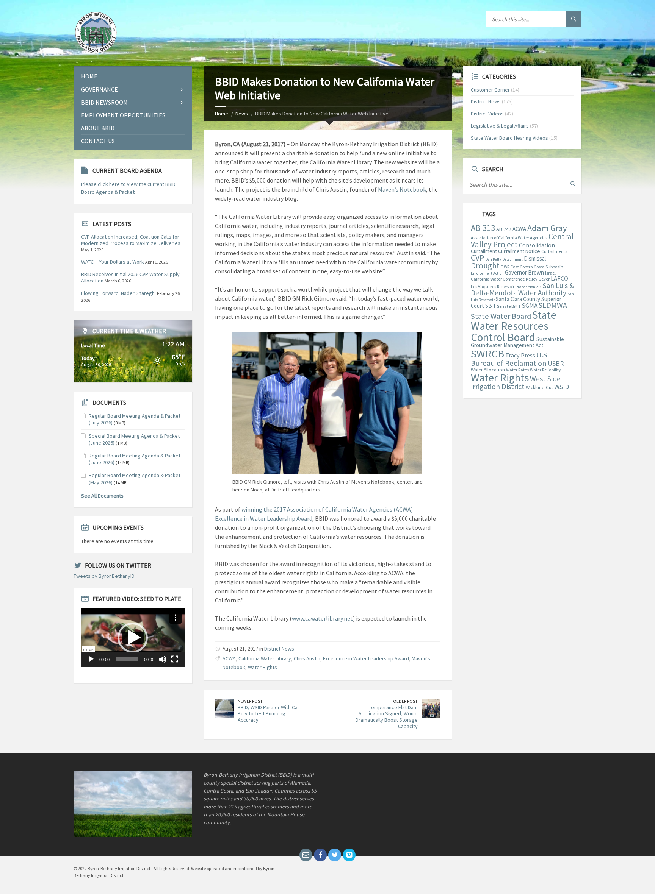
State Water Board (501, 316)
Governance (99, 89)
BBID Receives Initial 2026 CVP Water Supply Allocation (130, 277)
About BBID (97, 128)
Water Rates (517, 370)
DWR (505, 267)
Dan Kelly (493, 259)
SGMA (529, 305)
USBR (556, 363)
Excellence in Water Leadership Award (366, 658)
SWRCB (487, 353)
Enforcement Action (487, 273)
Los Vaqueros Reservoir (492, 286)
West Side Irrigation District (516, 382)
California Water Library (264, 658)
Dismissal (535, 258)
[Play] (91, 659)
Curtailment (484, 251)
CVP (477, 257)
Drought (485, 266)
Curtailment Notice (519, 251)
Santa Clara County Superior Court (516, 302)
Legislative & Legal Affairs (500, 125)
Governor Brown (524, 272)
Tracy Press (520, 355)
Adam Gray (547, 228)
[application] (133, 637)
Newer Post (250, 701)
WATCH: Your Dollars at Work (112, 261)
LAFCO (559, 278)
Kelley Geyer (538, 279)
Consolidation (537, 245)
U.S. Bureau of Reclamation (510, 359)
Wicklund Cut (539, 387)
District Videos (487, 113)
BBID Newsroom (104, 102)
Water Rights (262, 667)
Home (221, 113)
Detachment (512, 259)
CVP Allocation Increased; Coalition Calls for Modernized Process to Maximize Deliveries (130, 240)
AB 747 (503, 229)
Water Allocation (488, 370)
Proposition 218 (529, 286)
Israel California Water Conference (513, 276)
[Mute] (162, 659)
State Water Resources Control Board (513, 326)
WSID (561, 386)
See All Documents (102, 495)
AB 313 (483, 228)
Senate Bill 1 (508, 306)
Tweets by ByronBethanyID (104, 576)
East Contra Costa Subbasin (537, 267)
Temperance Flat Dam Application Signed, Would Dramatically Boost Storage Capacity (387, 717)
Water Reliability (545, 370)
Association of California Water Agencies (509, 237)
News (241, 113)
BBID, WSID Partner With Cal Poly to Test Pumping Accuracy (268, 714)
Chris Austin (307, 658)
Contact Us (98, 141)
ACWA (229, 658)
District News (279, 648)
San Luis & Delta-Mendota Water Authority (522, 289)
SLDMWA (553, 305)
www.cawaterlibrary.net (322, 618)
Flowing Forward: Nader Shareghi (118, 293)
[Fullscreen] (175, 659)
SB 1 (490, 305)
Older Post (405, 701)
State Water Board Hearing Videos (509, 137)
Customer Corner (490, 89)
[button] (133, 638)
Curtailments (554, 251)
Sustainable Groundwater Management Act (517, 342)
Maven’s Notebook (402, 189)
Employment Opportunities (123, 115)
